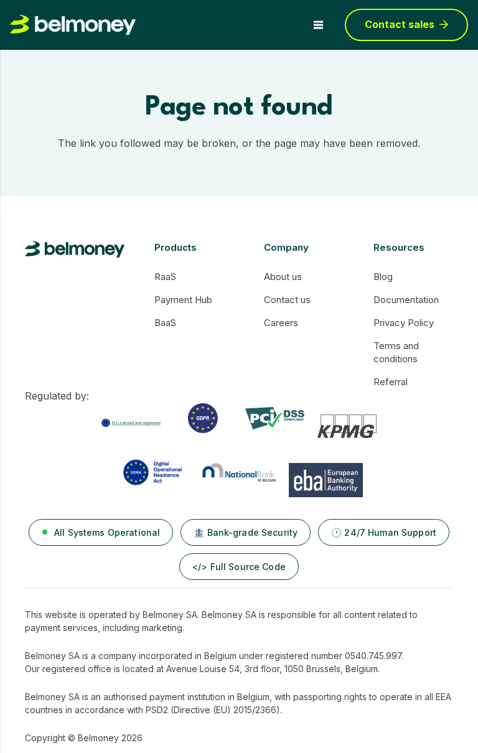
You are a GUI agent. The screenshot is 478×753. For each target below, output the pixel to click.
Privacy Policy (403, 323)
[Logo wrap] (73, 25)
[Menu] (318, 24)
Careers (281, 323)
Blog (383, 277)
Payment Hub (183, 300)
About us (283, 277)
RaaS (165, 277)
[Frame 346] (131, 426)
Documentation (406, 300)
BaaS (165, 323)
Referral (390, 382)
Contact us (287, 300)
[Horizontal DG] (74, 249)
